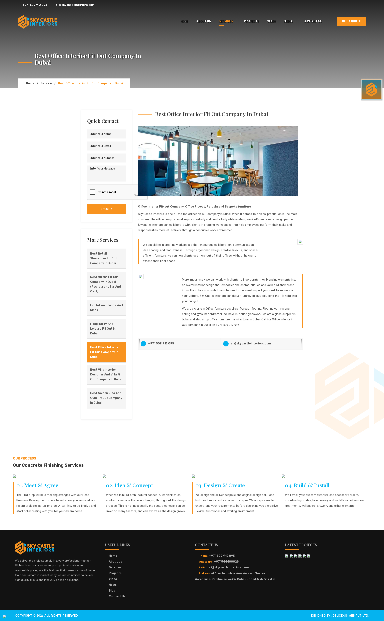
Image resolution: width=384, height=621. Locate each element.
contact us (313, 21)
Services (115, 567)
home (184, 21)
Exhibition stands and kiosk (106, 307)
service (46, 83)
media (288, 21)
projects (251, 21)
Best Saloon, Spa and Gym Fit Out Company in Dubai (106, 397)
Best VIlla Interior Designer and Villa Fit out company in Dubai (106, 374)
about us (203, 21)
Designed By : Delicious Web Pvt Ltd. (340, 615)
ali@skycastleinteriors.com (74, 5)
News (113, 585)
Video (113, 579)
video (271, 21)
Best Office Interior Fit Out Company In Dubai (104, 352)
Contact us (117, 596)
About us (115, 561)
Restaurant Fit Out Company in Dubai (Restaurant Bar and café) (105, 284)
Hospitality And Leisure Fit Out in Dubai (103, 328)
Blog (112, 590)
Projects (115, 573)
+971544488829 (226, 561)
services (226, 21)
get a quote (351, 21)
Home (113, 556)
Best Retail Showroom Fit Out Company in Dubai (103, 258)
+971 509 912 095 (34, 5)
